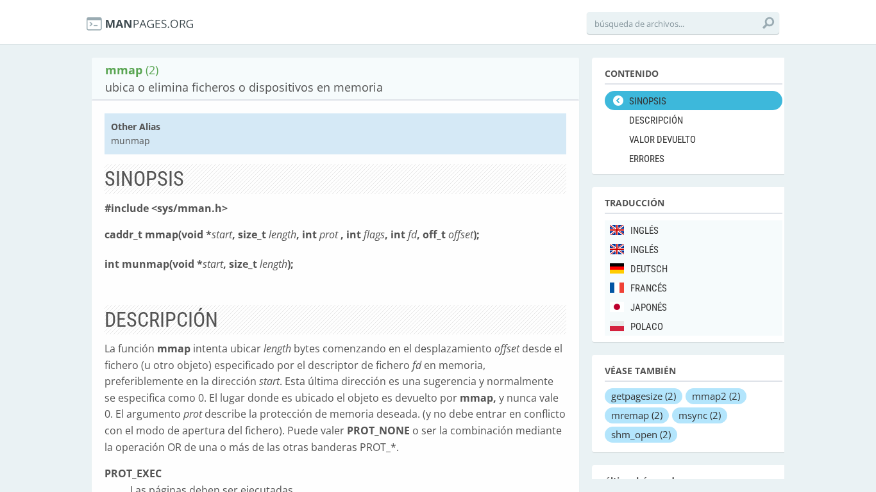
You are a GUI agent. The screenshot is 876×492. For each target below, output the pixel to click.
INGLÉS (644, 230)
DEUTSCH (649, 269)
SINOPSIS (647, 101)
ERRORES (646, 159)
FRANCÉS (648, 288)
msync (699, 415)
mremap (636, 415)
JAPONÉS (648, 307)
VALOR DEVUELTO (662, 139)
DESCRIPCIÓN (656, 120)
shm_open (641, 434)
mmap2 (716, 396)
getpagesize (643, 396)
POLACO (646, 326)
